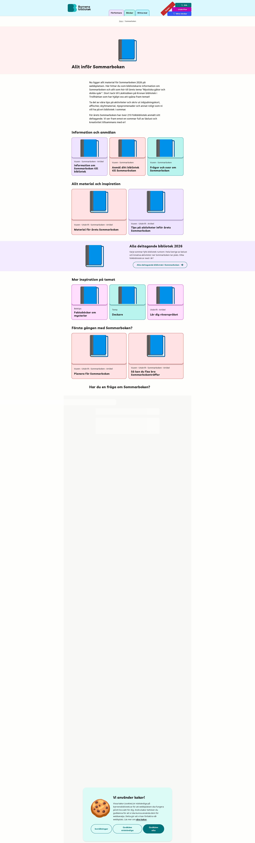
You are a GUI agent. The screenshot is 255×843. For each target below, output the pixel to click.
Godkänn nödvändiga (127, 829)
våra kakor (141, 819)
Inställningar (101, 829)
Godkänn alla (153, 829)
